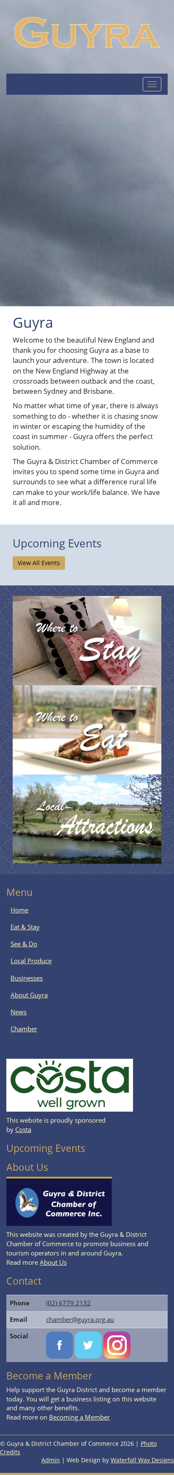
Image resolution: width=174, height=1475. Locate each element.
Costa (23, 1129)
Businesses (27, 978)
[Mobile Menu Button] (152, 84)
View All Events (39, 563)
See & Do (24, 943)
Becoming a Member (79, 1417)
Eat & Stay (25, 927)
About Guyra (29, 995)
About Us (53, 1262)
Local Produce (31, 960)
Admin (50, 1460)
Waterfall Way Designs (142, 1460)
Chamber (24, 1029)
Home (19, 910)
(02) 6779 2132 (68, 1303)
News (19, 1012)
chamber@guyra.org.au (80, 1319)
